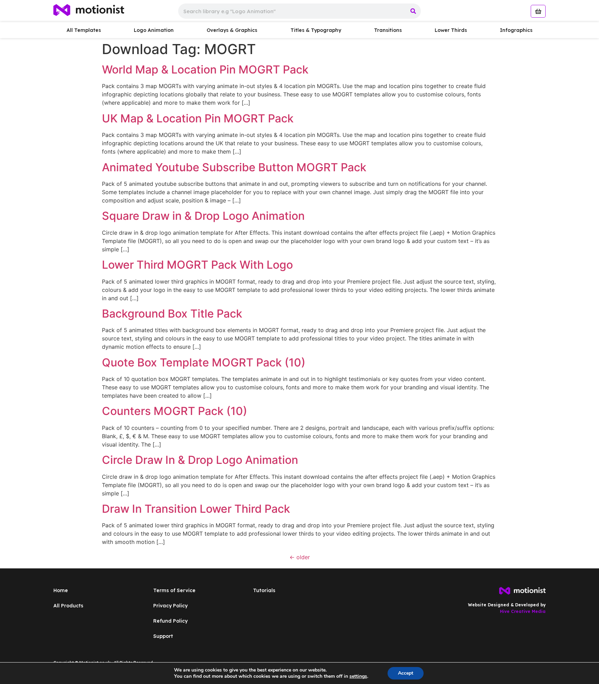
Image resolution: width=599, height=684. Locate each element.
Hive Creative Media (523, 611)
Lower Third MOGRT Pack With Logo (197, 264)
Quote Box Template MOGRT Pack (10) (203, 362)
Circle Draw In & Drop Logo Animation (200, 460)
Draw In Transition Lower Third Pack (196, 509)
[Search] (413, 11)
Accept (405, 673)
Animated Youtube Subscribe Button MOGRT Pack (234, 167)
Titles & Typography (315, 30)
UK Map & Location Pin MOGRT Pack (198, 118)
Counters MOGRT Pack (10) (174, 411)
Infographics (516, 30)
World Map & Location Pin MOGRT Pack (205, 69)
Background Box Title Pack (172, 313)
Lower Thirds (451, 30)
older (299, 557)
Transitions (388, 30)
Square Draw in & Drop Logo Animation (203, 216)
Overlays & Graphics (232, 30)
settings (358, 676)
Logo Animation (154, 30)
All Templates (84, 30)
